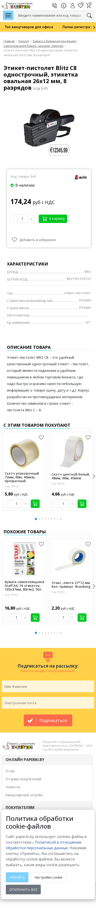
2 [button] (40, 518)
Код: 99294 (58, 592)
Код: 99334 (11, 594)
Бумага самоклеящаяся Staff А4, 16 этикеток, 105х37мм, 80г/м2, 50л (24, 585)
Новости (13, 786)
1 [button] (36, 518)
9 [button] (61, 518)
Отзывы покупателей (23, 778)
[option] (29, 27)
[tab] (47, 759)
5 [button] (49, 518)
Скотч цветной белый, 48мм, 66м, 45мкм (70, 476)
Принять (17, 877)
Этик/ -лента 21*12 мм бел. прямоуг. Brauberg (70, 584)
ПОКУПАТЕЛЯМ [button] (20, 807)
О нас (10, 771)
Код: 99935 (58, 483)
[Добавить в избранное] (41, 437)
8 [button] (58, 518)
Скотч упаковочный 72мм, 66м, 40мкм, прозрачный (22, 477)
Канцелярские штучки (24, 794)
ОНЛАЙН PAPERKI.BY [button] (25, 759)
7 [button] (55, 518)
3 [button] (43, 518)
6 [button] (52, 518)
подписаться (53, 720)
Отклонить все (23, 889)
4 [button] (46, 518)
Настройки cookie (48, 877)
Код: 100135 (12, 486)
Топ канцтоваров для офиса (29, 27)
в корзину (56, 218)
